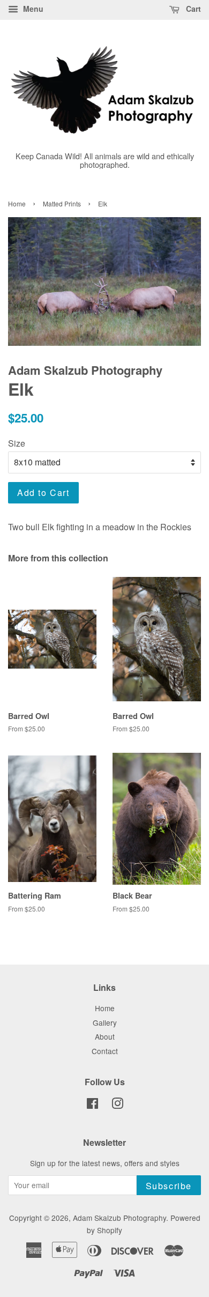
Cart (192, 8)
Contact (105, 1051)
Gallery (105, 1022)
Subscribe (169, 1186)
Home (17, 203)
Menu (32, 8)
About (105, 1036)
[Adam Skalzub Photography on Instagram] (117, 1105)
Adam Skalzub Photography (119, 1217)
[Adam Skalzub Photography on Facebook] (92, 1105)
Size (16, 443)
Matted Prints (62, 203)
